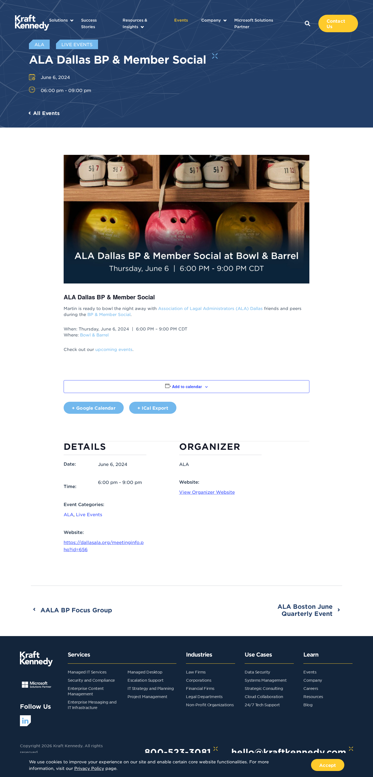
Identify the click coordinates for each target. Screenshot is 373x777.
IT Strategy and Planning (151, 688)
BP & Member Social (109, 314)
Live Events (89, 514)
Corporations (198, 680)
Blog (307, 704)
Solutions (58, 20)
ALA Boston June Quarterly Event (305, 610)
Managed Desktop (145, 671)
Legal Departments (204, 696)
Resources (313, 696)
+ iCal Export (152, 407)
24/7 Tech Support (262, 704)
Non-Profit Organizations (209, 704)
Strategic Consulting (264, 688)
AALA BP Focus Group (76, 609)
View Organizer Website (207, 492)
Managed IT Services (87, 671)
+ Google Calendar (94, 407)
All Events (46, 113)
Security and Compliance (91, 680)
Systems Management (265, 680)
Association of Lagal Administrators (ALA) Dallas (210, 308)
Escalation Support (145, 680)
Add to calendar (187, 386)
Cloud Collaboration (264, 696)
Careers (310, 688)
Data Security (257, 671)
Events (181, 20)
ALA (68, 514)
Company (211, 20)
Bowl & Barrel (94, 334)
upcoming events (113, 349)
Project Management (147, 696)
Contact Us (336, 23)
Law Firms (196, 671)
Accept (327, 765)
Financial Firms (200, 688)
